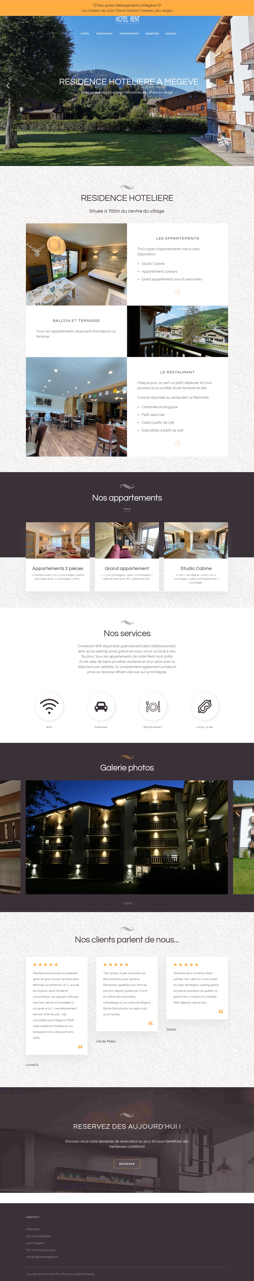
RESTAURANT (105, 34)
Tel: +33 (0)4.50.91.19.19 (40, 1250)
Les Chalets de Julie (97, 10)
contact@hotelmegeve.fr (42, 1257)
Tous (127, 509)
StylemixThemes (84, 1274)
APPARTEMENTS (129, 34)
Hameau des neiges (156, 10)
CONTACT (171, 34)
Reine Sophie (127, 10)
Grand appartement (127, 568)
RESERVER (152, 34)
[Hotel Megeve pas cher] (128, 18)
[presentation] (40, 837)
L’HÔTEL (85, 34)
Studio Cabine (196, 568)
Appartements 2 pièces (57, 568)
